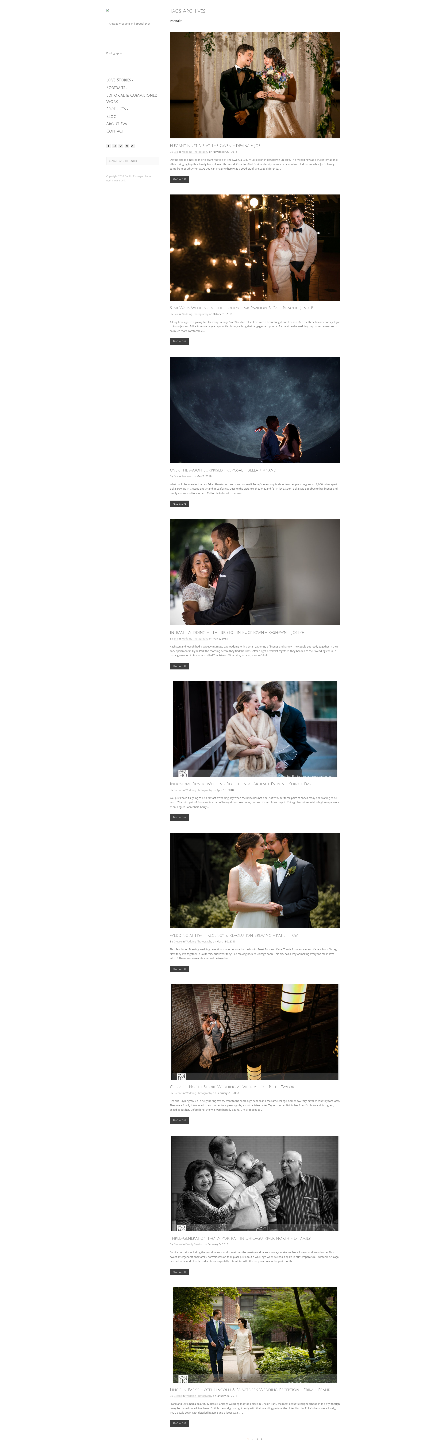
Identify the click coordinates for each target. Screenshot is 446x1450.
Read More (179, 179)
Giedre (178, 790)
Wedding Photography (195, 151)
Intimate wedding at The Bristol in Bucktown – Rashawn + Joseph (237, 632)
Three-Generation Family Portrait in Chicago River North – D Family (240, 1238)
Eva (176, 151)
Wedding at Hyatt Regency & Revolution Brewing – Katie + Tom (234, 935)
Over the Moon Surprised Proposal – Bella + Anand (223, 470)
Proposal (187, 476)
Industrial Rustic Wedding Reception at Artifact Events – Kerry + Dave (241, 784)
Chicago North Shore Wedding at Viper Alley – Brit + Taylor (232, 1087)
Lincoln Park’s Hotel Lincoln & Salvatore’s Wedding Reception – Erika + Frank (250, 1390)
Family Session (194, 1244)
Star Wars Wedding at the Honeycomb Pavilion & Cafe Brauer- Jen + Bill (244, 308)
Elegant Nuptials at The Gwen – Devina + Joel (216, 146)
